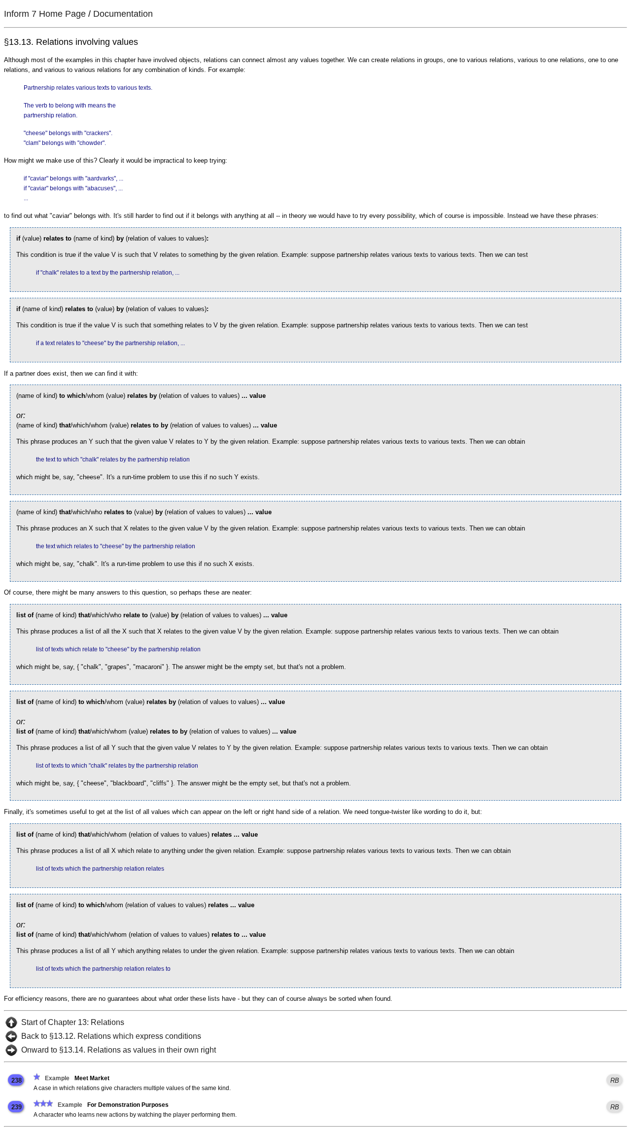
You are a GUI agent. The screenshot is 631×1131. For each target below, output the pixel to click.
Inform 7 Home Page (45, 14)
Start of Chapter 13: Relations (72, 1022)
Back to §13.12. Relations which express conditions (111, 1036)
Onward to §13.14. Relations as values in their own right (118, 1050)
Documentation (123, 14)
